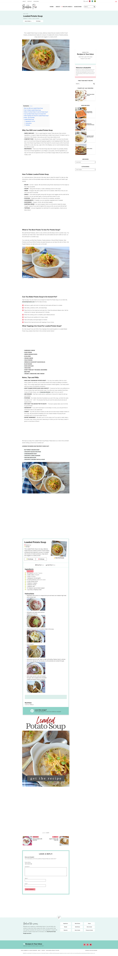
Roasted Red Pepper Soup (89, 112)
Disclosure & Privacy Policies (52, 950)
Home (52, 6)
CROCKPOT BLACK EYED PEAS (32, 451)
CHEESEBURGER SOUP (30, 453)
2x (30, 571)
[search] (94, 6)
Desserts (65, 930)
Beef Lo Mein (89, 148)
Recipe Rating (28, 862)
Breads (65, 926)
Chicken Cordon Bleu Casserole (90, 136)
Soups (47, 832)
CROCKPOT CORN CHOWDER (32, 455)
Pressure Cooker (89, 930)
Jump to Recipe (27, 21)
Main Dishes (77, 923)
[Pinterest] (90, 1)
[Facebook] (92, 1)
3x (32, 571)
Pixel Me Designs (93, 950)
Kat (30, 18)
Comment (27, 866)
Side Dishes (77, 926)
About (24, 1)
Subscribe (36, 1)
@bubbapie (41, 711)
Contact (29, 1)
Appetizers (65, 923)
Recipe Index (67, 6)
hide (31, 105)
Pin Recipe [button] (41, 559)
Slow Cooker (77, 930)
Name (26, 878)
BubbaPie (29, 6)
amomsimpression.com (28, 301)
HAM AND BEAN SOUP (30, 457)
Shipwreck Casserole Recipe (90, 124)
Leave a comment (36, 18)
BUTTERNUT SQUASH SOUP (31, 449)
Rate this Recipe (59, 558)
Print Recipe (38, 21)
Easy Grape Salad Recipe (90, 95)
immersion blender (45, 392)
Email (26, 883)
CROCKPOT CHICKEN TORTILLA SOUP (34, 459)
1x (27, 571)
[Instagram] (95, 1)
